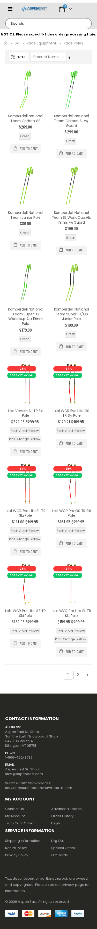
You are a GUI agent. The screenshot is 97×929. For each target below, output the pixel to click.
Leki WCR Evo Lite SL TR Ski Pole (26, 513)
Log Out (57, 840)
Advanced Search (66, 808)
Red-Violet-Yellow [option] (25, 431)
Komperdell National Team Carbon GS (25, 118)
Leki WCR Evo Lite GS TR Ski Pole (71, 413)
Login (55, 823)
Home (6, 43)
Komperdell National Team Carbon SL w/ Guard (71, 121)
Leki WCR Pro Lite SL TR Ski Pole (71, 613)
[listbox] (25, 136)
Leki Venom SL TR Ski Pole (25, 413)
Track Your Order (19, 823)
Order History (62, 816)
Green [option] (24, 136)
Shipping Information (22, 840)
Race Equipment (41, 43)
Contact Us (14, 808)
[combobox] (48, 24)
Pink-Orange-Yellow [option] (24, 439)
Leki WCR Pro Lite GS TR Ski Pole (25, 613)
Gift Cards (59, 855)
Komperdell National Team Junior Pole (25, 215)
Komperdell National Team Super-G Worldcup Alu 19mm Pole (25, 316)
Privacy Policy (16, 855)
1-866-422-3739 (19, 757)
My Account (15, 816)
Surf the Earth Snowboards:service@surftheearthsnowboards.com (38, 785)
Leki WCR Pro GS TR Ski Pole (71, 513)
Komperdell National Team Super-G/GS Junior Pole (71, 314)
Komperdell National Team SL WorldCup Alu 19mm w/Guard (71, 217)
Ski (17, 43)
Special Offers (63, 847)
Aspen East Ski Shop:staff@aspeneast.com (24, 771)
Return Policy (16, 847)
